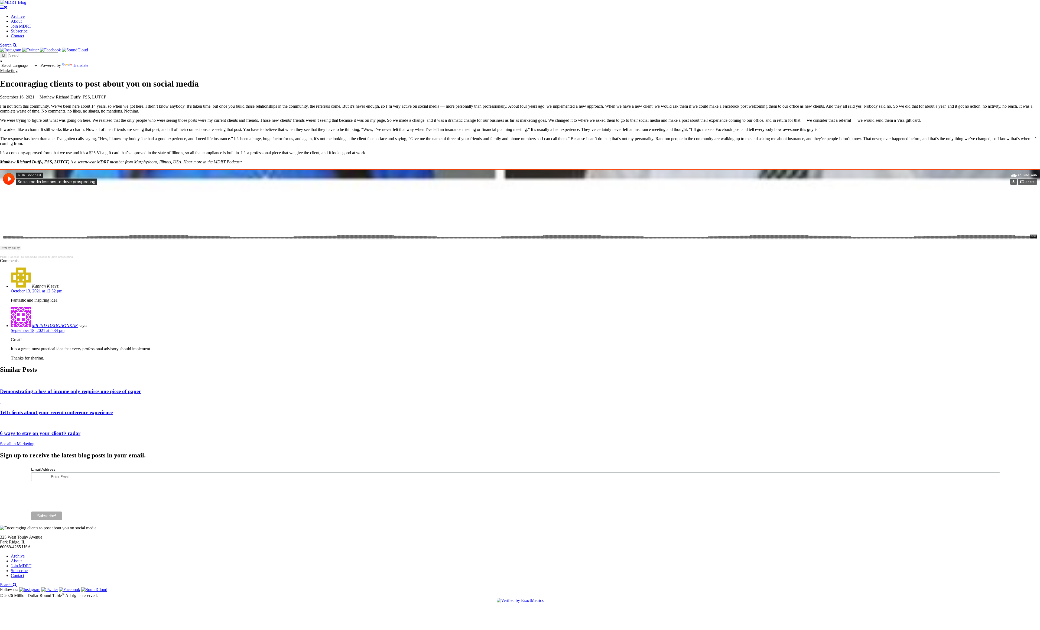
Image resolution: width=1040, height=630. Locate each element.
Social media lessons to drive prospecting (47, 256)
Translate (80, 65)
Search (6, 45)
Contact (17, 36)
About (16, 21)
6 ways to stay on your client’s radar (40, 433)
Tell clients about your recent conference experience (56, 412)
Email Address (43, 469)
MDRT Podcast (9, 256)
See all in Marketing (17, 443)
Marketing (9, 70)
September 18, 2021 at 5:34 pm (37, 330)
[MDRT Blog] (13, 2)
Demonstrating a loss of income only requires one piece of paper (70, 391)
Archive (18, 16)
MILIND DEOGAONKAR (55, 325)
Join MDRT (21, 26)
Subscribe (19, 31)
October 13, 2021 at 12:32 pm (36, 291)
